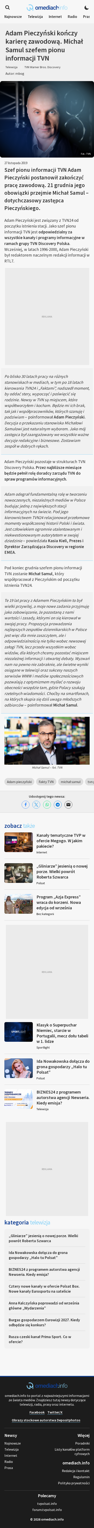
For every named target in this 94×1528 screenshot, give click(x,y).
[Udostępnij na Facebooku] (26, 805)
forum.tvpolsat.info (47, 1509)
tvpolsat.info (47, 1503)
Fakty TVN (46, 782)
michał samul (71, 782)
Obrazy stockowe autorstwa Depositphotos (46, 1420)
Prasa (87, 16)
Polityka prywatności (74, 1483)
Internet (55, 16)
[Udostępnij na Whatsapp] (47, 805)
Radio (72, 16)
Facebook (37, 1412)
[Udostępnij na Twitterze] (36, 805)
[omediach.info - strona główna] (47, 7)
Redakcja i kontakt (76, 1471)
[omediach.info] (47, 1388)
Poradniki (82, 1443)
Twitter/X (55, 1412)
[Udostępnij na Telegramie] (58, 805)
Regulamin (81, 1477)
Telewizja (35, 16)
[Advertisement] (47, 316)
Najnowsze (13, 16)
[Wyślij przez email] (68, 805)
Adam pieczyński (19, 782)
